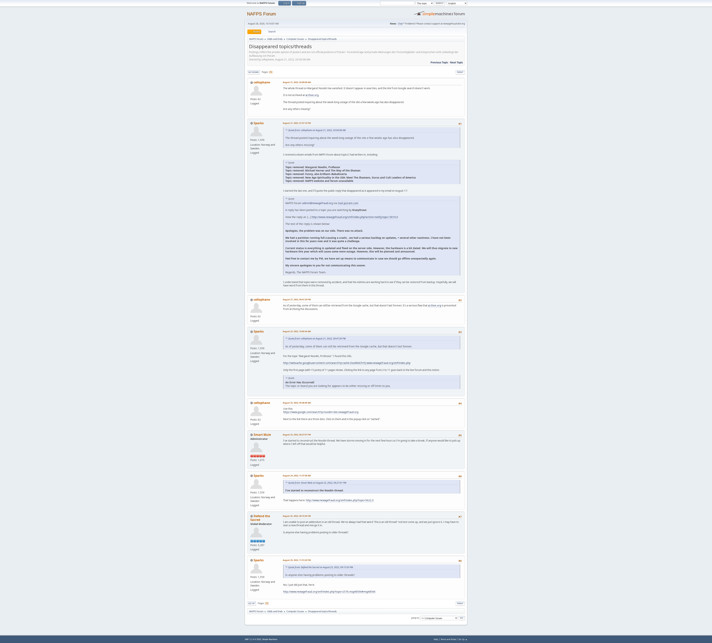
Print (460, 72)
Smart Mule (262, 435)
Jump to (415, 617)
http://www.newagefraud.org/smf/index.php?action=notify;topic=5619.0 (355, 217)
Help (436, 639)
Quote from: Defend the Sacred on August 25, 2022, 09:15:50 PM (320, 567)
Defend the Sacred (260, 518)
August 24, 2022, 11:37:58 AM (297, 475)
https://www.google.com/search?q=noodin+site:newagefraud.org (320, 412)
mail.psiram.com (348, 203)
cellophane (262, 82)
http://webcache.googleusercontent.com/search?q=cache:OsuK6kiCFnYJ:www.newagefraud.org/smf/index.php (347, 363)
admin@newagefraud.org (317, 203)
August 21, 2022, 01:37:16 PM (297, 123)
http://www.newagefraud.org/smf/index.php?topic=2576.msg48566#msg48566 (329, 591)
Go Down (253, 72)
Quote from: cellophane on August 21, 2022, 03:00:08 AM (317, 130)
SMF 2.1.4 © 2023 (253, 639)
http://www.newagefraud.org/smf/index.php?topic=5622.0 (340, 500)
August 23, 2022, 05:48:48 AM (297, 402)
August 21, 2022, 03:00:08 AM (297, 82)
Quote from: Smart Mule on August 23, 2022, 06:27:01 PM (317, 482)
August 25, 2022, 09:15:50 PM (297, 516)
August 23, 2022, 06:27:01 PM (297, 434)
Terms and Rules (448, 639)
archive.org (312, 95)
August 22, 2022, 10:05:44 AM (297, 331)
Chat (400, 23)
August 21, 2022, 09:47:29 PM (297, 299)
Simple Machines (269, 639)
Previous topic (439, 62)
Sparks (259, 123)
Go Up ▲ (463, 639)
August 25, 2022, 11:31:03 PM (297, 560)
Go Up (251, 603)
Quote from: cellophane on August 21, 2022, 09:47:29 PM (317, 338)
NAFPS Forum (261, 13)
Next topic (456, 62)
